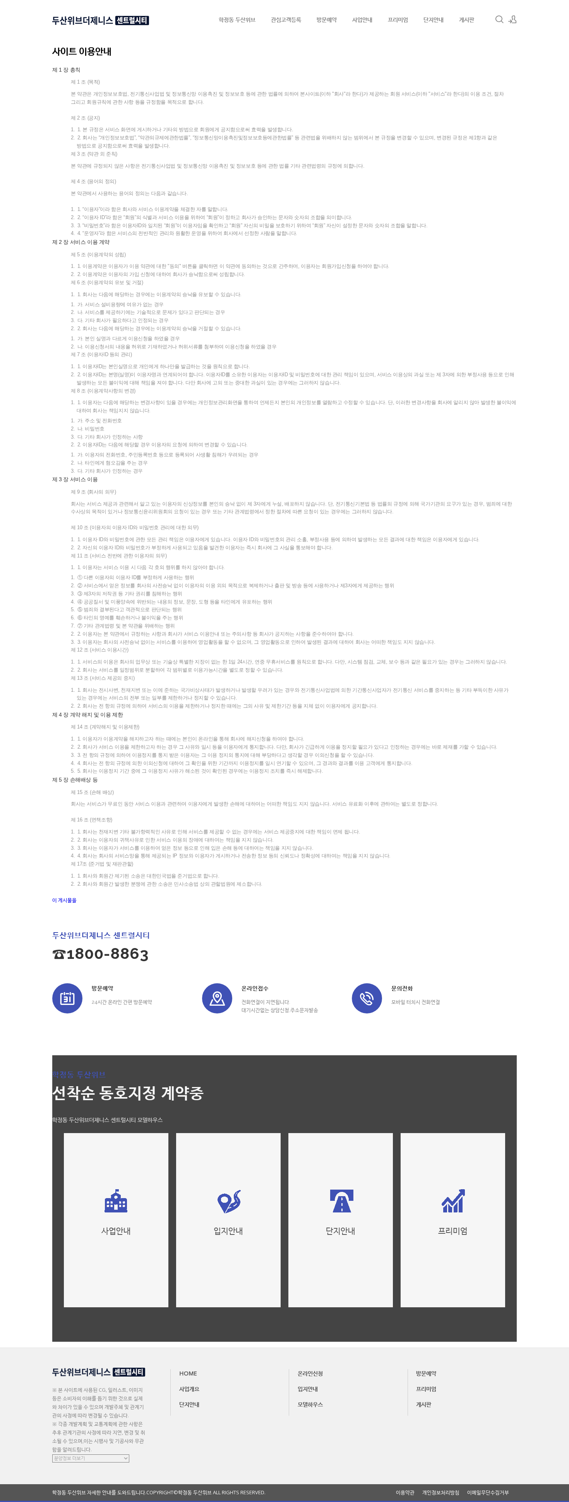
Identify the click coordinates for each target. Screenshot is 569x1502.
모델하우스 (310, 1404)
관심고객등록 (286, 19)
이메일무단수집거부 (488, 1492)
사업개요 (189, 1388)
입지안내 (308, 1388)
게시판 (466, 19)
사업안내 (362, 19)
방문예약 (327, 19)
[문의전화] (367, 998)
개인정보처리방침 (440, 1492)
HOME (188, 1373)
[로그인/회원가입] (512, 19)
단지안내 (433, 19)
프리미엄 (398, 19)
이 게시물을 (64, 900)
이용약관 (405, 1492)
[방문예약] (67, 998)
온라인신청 (310, 1373)
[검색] (499, 19)
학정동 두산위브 (237, 19)
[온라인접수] (217, 998)
